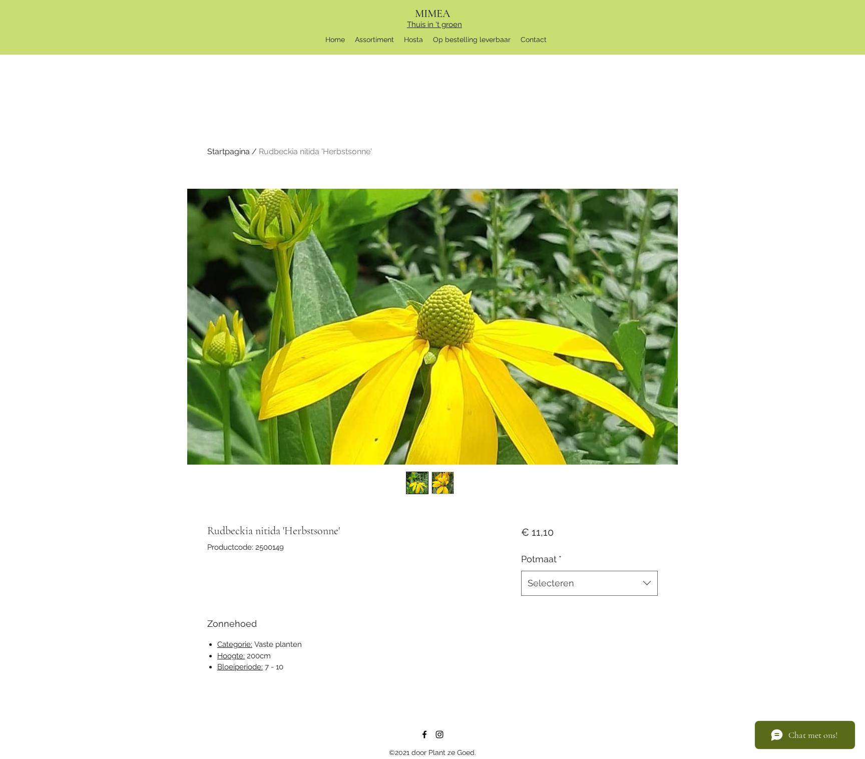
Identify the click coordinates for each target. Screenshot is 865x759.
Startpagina (228, 151)
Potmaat (541, 559)
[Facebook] (424, 734)
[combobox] (589, 583)
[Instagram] (440, 734)
